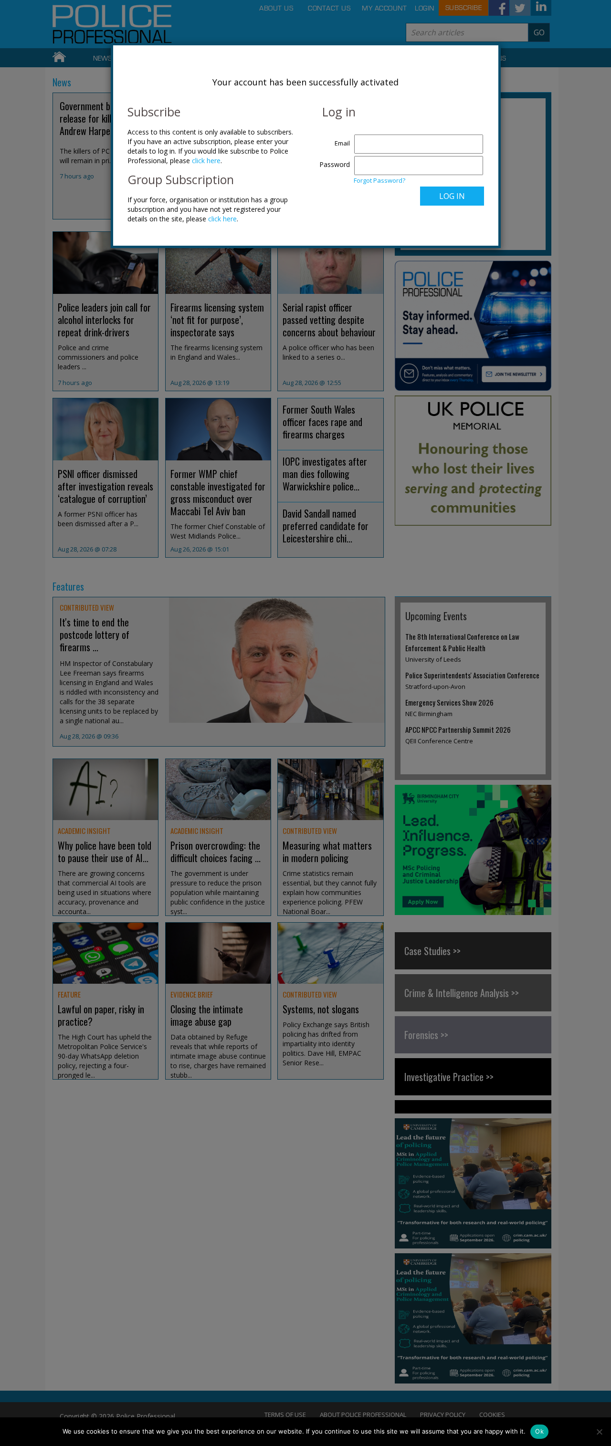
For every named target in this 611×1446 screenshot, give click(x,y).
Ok (539, 1431)
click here (206, 160)
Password (334, 164)
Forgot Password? (379, 180)
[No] (599, 1431)
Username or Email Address (332, 138)
